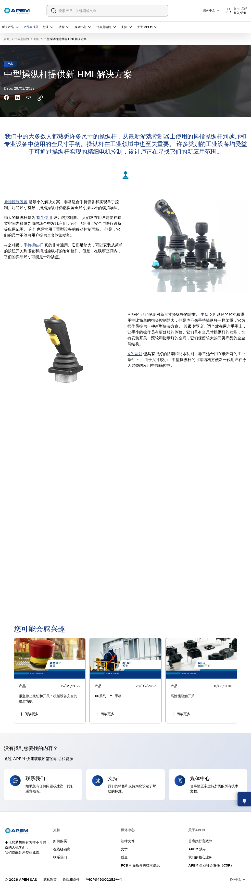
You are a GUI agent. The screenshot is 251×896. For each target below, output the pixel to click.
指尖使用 (44, 217)
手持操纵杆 (33, 244)
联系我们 (60, 857)
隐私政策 (50, 879)
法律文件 (128, 841)
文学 (124, 849)
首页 (7, 39)
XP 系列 (134, 353)
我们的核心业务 (200, 857)
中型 (204, 314)
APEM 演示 (197, 849)
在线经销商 (61, 849)
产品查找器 (31, 27)
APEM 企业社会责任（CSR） (211, 865)
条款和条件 (71, 879)
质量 (124, 857)
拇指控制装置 (15, 201)
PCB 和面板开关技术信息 (140, 865)
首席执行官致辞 (200, 841)
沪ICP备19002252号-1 (104, 879)
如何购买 (60, 841)
